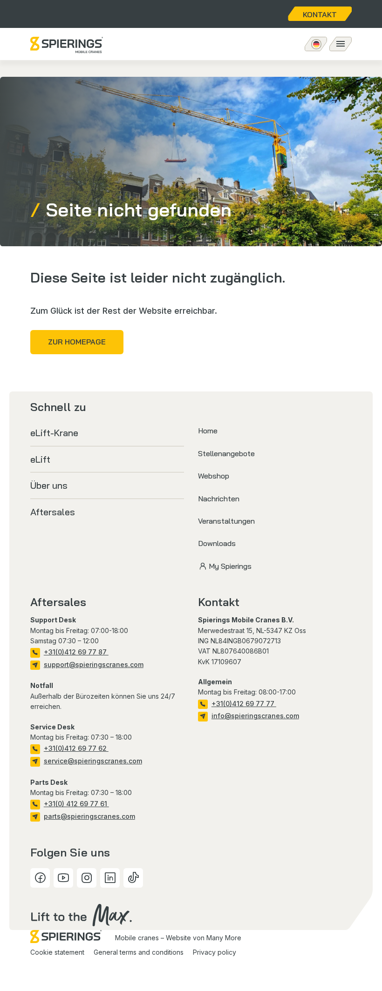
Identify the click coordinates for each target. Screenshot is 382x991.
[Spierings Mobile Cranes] (66, 45)
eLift (40, 459)
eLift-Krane (54, 432)
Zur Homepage (77, 341)
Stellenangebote (226, 453)
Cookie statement (57, 952)
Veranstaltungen (226, 521)
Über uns (49, 485)
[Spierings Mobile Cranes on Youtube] (63, 878)
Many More (223, 938)
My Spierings (230, 566)
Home (208, 430)
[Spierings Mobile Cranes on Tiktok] (133, 878)
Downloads (217, 543)
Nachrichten (218, 498)
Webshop (213, 475)
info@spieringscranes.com (255, 716)
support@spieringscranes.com (93, 664)
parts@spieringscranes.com (89, 816)
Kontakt (320, 14)
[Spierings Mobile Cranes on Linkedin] (110, 878)
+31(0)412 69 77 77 (243, 704)
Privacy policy (214, 952)
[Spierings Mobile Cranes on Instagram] (86, 878)
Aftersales (52, 512)
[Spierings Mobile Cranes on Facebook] (40, 878)
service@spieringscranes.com (93, 761)
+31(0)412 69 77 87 (76, 652)
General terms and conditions (139, 952)
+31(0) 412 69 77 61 (76, 804)
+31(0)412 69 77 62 (76, 748)
